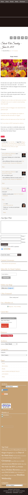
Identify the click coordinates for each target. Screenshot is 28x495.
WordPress (15, 492)
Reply (3, 166)
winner (14, 475)
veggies (16, 146)
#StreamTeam (17, 450)
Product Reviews (13, 470)
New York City (16, 145)
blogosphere (4, 143)
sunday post (12, 146)
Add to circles (4, 326)
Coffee (16, 452)
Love (20, 461)
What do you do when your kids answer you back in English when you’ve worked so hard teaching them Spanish (13, 101)
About (6, 1)
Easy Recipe (18, 455)
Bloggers (23, 142)
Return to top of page (14, 489)
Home (2, 1)
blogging (9, 452)
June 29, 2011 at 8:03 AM (8, 205)
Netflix (19, 464)
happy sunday (4, 145)
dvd (14, 455)
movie (10, 464)
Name (23, 236)
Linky (17, 461)
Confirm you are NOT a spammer (10, 246)
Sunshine (4, 188)
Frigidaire (19, 143)
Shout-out (21, 145)
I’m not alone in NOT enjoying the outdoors (12, 123)
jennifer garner (9, 145)
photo (17, 466)
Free (20, 457)
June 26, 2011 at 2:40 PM (7, 155)
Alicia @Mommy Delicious (8, 153)
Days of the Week (11, 142)
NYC (14, 467)
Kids (15, 461)
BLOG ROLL (5, 366)
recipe (21, 470)
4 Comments (15, 50)
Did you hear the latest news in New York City (13, 119)
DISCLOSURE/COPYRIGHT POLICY (11, 371)
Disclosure (22, 1)
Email (23, 239)
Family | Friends (12, 457)
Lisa (10, 50)
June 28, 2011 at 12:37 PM (7, 189)
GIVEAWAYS (5, 374)
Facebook (7, 457)
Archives (3, 344)
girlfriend (23, 143)
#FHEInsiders (5, 450)
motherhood (4, 464)
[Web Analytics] (5, 394)
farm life (15, 143)
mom (22, 461)
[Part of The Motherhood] (7, 427)
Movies (14, 464)
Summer (16, 472)
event (3, 457)
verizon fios (11, 475)
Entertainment (23, 455)
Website (23, 242)
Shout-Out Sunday (9, 472)
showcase (8, 146)
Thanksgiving (20, 472)
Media (16, 1)
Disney (11, 455)
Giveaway (6, 460)
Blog (25, 450)
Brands (12, 1)
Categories (3, 352)
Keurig (12, 461)
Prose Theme (16, 491)
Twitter (6, 475)
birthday (22, 450)
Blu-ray (13, 452)
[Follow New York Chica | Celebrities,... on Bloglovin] (7, 288)
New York (24, 464)
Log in (20, 492)
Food (18, 457)
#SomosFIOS (10, 450)
